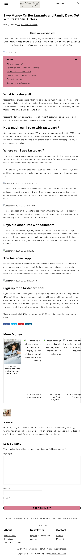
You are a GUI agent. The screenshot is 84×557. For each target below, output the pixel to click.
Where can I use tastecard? (19, 71)
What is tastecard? (15, 64)
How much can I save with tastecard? (23, 68)
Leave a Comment (29, 25)
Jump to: (11, 59)
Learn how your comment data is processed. (59, 518)
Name (6, 489)
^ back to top (42, 525)
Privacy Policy (10, 536)
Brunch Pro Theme (58, 554)
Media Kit (60, 539)
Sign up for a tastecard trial (19, 83)
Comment (8, 454)
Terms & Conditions (12, 542)
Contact (59, 536)
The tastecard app (15, 79)
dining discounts (28, 110)
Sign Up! (33, 536)
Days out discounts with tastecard (22, 75)
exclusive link (16, 314)
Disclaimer (8, 539)
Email (6, 498)
